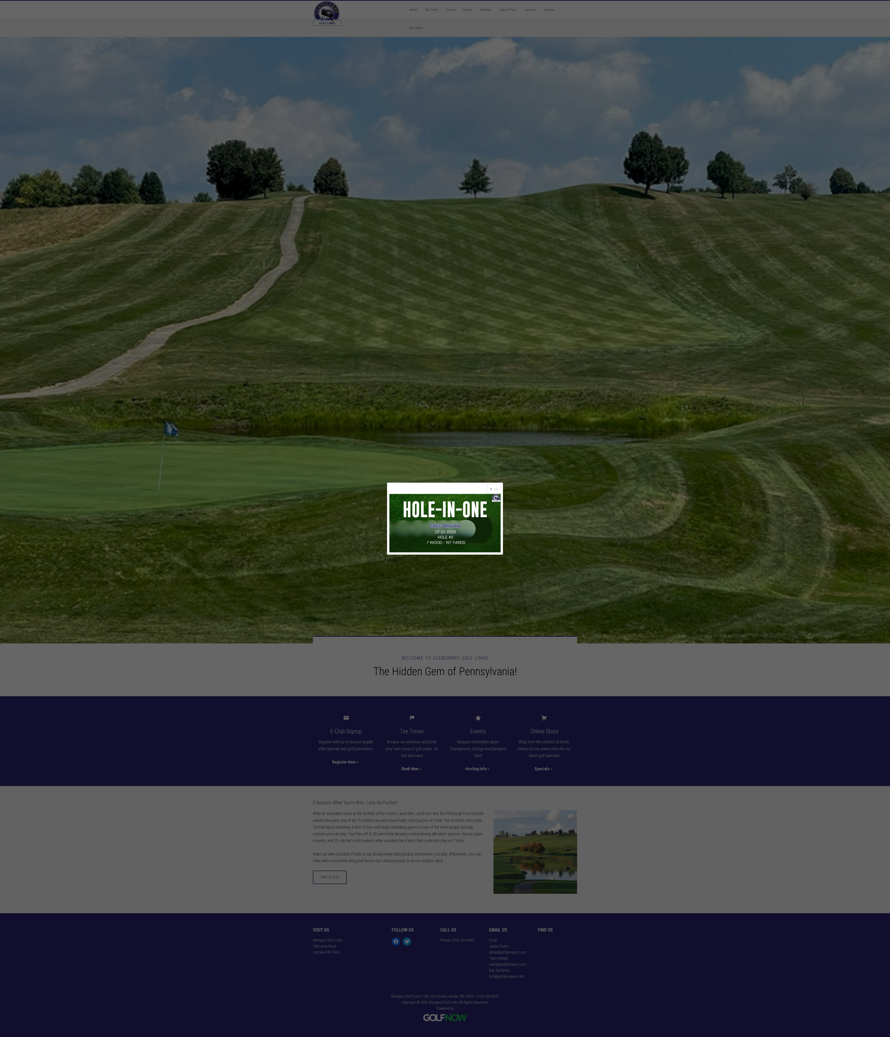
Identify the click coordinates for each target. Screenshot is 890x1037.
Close (496, 489)
